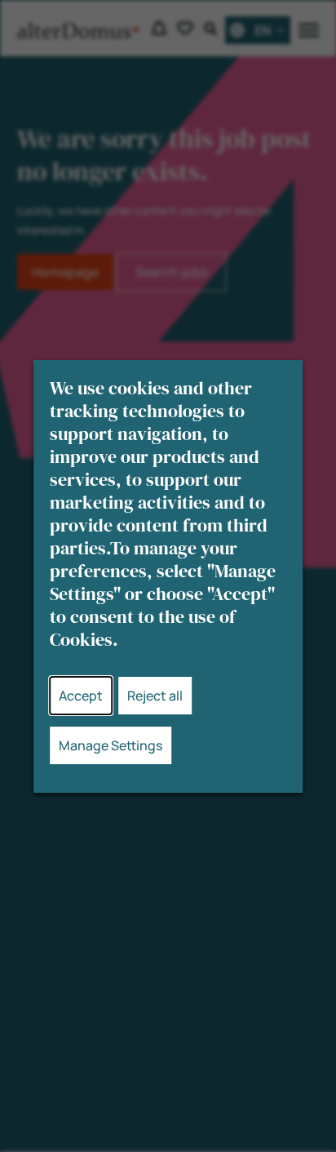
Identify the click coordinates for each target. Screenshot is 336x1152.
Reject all (155, 696)
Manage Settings (110, 745)
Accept (81, 696)
